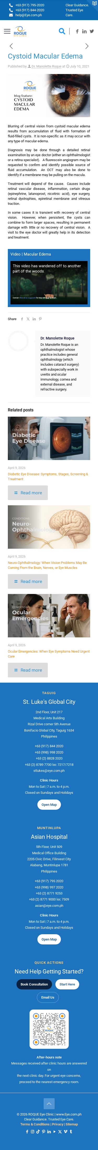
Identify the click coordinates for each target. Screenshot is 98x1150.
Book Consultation (34, 984)
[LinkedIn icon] (49, 1131)
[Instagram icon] (32, 1131)
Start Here (67, 984)
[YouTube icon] (54, 1131)
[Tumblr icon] (71, 1131)
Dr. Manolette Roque (46, 66)
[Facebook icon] (27, 1131)
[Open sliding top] (92, 6)
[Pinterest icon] (43, 1131)
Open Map (49, 805)
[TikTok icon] (38, 1131)
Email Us (47, 997)
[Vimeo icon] (65, 1131)
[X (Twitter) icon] (60, 1131)
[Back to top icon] (49, 1103)
